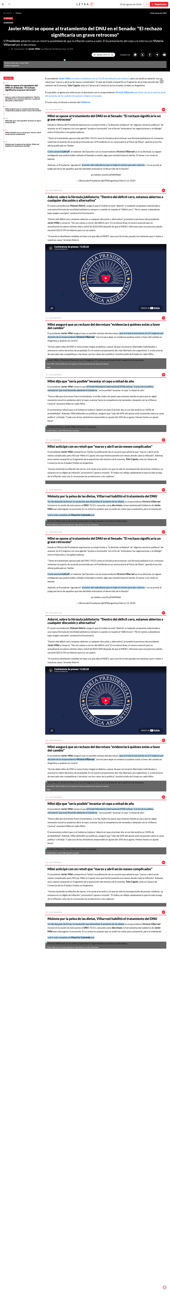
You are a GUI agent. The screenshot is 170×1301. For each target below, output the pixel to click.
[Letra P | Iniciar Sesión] (146, 4)
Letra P (9, 13)
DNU (86, 505)
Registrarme (160, 4)
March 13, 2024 (127, 180)
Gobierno (85, 102)
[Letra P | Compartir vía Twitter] (142, 55)
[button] (163, 109)
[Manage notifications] (164, 1287)
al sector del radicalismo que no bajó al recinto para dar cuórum (113, 165)
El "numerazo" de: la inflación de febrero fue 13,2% (42, 48)
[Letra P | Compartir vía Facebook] (150, 55)
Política (18, 13)
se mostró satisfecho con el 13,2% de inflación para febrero (100, 78)
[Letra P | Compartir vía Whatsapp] (135, 55)
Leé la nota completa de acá (71, 515)
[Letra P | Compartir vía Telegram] (157, 55)
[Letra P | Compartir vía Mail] (164, 55)
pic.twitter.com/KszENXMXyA (106, 174)
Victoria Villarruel (124, 92)
